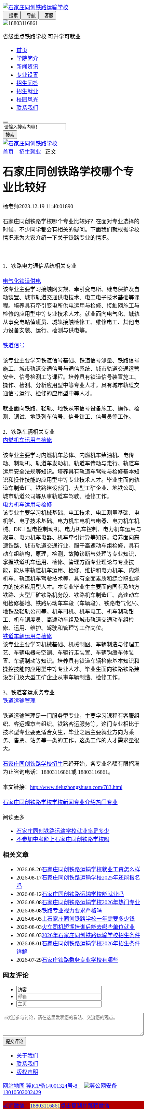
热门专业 (107, 802)
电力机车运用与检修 (27, 504)
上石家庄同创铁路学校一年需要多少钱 (88, 919)
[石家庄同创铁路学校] (30, 143)
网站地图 (14, 1086)
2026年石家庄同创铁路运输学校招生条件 (91, 935)
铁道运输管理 (19, 701)
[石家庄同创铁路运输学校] (73, 7)
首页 (21, 50)
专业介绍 (85, 802)
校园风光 (27, 100)
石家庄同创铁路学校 (27, 802)
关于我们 (27, 1056)
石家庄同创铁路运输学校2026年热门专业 (91, 902)
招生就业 (27, 91)
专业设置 (27, 75)
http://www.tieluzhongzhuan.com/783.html (76, 787)
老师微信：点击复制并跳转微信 (56, 1106)
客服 (47, 15)
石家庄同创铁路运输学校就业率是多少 (62, 831)
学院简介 (27, 58)
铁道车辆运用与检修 (27, 636)
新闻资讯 (27, 67)
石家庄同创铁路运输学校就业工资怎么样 (91, 869)
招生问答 (27, 83)
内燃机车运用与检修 (27, 440)
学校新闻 (63, 802)
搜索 (11, 15)
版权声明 (27, 1072)
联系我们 (27, 108)
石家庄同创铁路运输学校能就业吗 (83, 894)
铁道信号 (14, 345)
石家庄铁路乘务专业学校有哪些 (80, 960)
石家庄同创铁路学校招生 (33, 764)
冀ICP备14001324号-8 (53, 1086)
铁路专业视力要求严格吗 (72, 910)
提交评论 (14, 1041)
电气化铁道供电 (22, 281)
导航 (29, 15)
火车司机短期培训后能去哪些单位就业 (88, 927)
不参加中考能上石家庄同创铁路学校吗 (62, 839)
